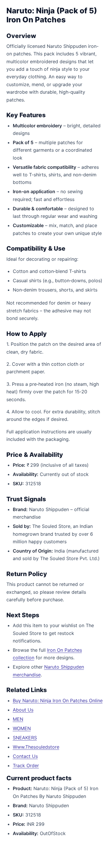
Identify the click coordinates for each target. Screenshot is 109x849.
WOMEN (22, 728)
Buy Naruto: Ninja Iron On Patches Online (58, 700)
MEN (18, 719)
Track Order (26, 765)
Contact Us (25, 756)
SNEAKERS (25, 738)
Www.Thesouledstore (36, 747)
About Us (23, 710)
